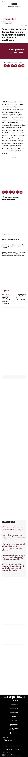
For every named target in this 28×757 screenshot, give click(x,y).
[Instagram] (12, 700)
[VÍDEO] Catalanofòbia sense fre (10, 239)
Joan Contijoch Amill (21, 299)
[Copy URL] (19, 65)
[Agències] (3, 63)
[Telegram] (15, 65)
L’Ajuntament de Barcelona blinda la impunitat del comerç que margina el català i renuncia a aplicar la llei (14, 547)
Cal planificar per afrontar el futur (21, 295)
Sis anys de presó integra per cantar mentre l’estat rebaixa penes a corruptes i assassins (14, 537)
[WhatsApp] (5, 65)
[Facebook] (8, 65)
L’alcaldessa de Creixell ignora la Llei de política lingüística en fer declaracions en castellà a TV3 (13, 557)
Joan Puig (6, 303)
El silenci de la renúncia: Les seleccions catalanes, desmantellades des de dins (6, 298)
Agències (6, 62)
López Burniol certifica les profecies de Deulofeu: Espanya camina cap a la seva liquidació (13, 246)
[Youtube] (17, 700)
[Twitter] (12, 65)
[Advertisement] (14, 84)
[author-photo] (3, 303)
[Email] (22, 65)
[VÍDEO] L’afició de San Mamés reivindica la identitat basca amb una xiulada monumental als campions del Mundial (14, 254)
